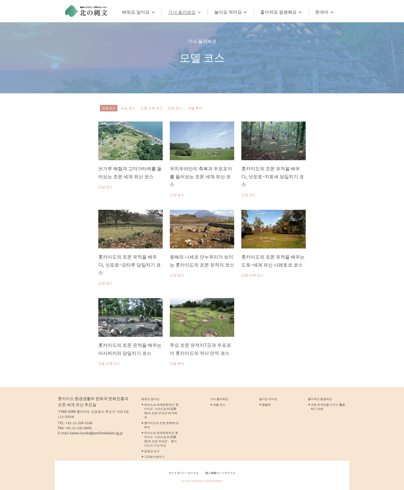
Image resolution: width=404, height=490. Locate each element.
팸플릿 (266, 404)
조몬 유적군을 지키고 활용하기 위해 (328, 406)
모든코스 (109, 108)
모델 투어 (195, 108)
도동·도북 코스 (152, 108)
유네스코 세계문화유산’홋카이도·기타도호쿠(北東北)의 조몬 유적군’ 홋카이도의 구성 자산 (161, 439)
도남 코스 (128, 108)
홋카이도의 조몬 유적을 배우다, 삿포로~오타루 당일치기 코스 (129, 264)
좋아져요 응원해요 (278, 12)
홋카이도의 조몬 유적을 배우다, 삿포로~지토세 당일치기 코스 (272, 176)
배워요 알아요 (136, 12)
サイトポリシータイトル (184, 473)
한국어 (321, 12)
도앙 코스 (175, 108)
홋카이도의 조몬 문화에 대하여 (161, 425)
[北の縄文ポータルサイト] (86, 11)
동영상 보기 (151, 451)
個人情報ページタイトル (220, 473)
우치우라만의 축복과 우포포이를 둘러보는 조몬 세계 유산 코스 (201, 176)
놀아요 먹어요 (228, 12)
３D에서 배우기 (154, 456)
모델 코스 (219, 404)
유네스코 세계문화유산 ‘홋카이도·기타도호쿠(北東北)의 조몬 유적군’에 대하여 (161, 410)
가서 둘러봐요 (182, 12)
